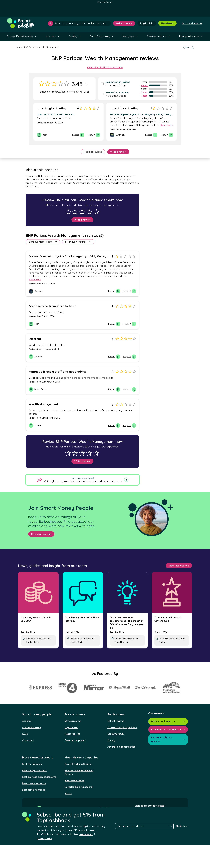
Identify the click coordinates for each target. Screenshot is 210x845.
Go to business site (192, 23)
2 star (144, 92)
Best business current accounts (39, 776)
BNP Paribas (30, 47)
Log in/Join (146, 23)
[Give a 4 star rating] (89, 212)
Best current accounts (34, 783)
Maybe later (182, 826)
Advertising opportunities (121, 746)
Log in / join (71, 727)
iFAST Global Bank (74, 780)
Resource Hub (72, 733)
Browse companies (75, 740)
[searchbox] (79, 23)
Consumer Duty (115, 733)
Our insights (85, 638)
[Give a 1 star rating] (68, 212)
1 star (144, 95)
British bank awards (163, 721)
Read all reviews (93, 151)
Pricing (111, 740)
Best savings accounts (34, 770)
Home (19, 47)
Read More (35, 279)
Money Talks (42, 638)
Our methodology (32, 727)
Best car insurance (32, 764)
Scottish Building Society (78, 764)
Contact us (28, 740)
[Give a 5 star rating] (96, 212)
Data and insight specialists (122, 727)
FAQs (25, 733)
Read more (166, 125)
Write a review (124, 23)
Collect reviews (115, 721)
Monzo (68, 793)
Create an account (41, 534)
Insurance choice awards (161, 739)
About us (27, 721)
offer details (86, 834)
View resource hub (179, 565)
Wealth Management (49, 47)
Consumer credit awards (166, 729)
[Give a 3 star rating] (82, 212)
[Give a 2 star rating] (74, 212)
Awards (172, 638)
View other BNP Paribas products (105, 67)
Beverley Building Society (79, 786)
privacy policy (44, 838)
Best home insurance (33, 789)
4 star (144, 85)
